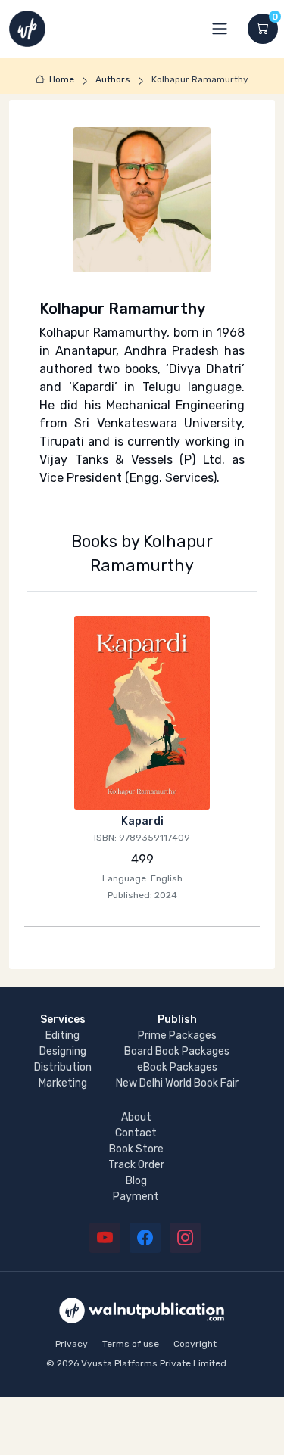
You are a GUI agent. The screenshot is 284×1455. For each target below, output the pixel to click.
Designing (62, 1051)
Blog (136, 1180)
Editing (62, 1035)
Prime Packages (177, 1035)
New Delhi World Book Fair (177, 1083)
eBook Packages (177, 1067)
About (136, 1117)
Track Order (136, 1164)
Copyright (195, 1343)
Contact (136, 1133)
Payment (136, 1196)
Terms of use (130, 1343)
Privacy (71, 1343)
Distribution (63, 1067)
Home (61, 79)
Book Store (136, 1149)
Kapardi (142, 821)
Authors (112, 79)
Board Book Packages (176, 1051)
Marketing (63, 1083)
